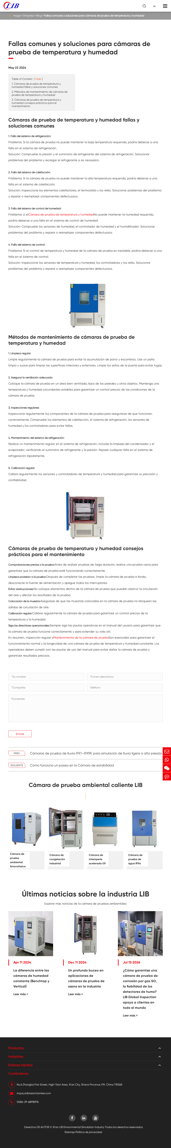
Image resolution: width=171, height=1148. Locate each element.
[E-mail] (167, 751)
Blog (39, 15)
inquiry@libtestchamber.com (34, 1093)
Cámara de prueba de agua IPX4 (135, 859)
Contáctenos (18, 1073)
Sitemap (69, 1132)
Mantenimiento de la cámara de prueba (81, 637)
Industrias (15, 1056)
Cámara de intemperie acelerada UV (97, 859)
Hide (38, 79)
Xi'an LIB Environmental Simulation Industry (78, 1127)
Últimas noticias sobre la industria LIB (85, 893)
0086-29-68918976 (28, 1101)
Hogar (17, 15)
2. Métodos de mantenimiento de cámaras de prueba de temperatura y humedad (39, 93)
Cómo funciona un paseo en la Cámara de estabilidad (72, 765)
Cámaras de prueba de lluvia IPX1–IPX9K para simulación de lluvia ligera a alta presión (96, 753)
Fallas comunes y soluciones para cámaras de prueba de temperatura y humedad (94, 15)
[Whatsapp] (167, 760)
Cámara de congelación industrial (57, 859)
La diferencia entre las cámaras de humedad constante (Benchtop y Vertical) (31, 978)
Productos (16, 1048)
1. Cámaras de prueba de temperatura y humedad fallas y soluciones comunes (36, 85)
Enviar (20, 734)
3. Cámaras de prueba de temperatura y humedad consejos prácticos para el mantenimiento (36, 103)
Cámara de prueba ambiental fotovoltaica (18, 860)
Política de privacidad (89, 1132)
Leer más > (20, 994)
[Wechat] (167, 768)
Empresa (28, 15)
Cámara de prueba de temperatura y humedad (61, 214)
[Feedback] (167, 776)
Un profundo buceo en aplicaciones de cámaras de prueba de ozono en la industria (86, 978)
